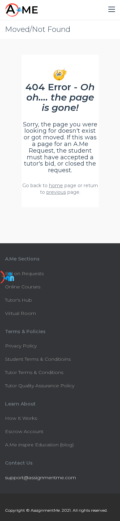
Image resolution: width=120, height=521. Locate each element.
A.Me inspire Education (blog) (39, 445)
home (56, 185)
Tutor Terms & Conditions (34, 372)
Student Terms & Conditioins (38, 359)
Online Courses (22, 287)
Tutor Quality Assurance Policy (39, 386)
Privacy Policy (21, 346)
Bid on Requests (24, 273)
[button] (111, 9)
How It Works (21, 418)
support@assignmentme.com (40, 478)
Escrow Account (24, 431)
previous (56, 192)
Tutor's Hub (18, 300)
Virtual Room (20, 313)
